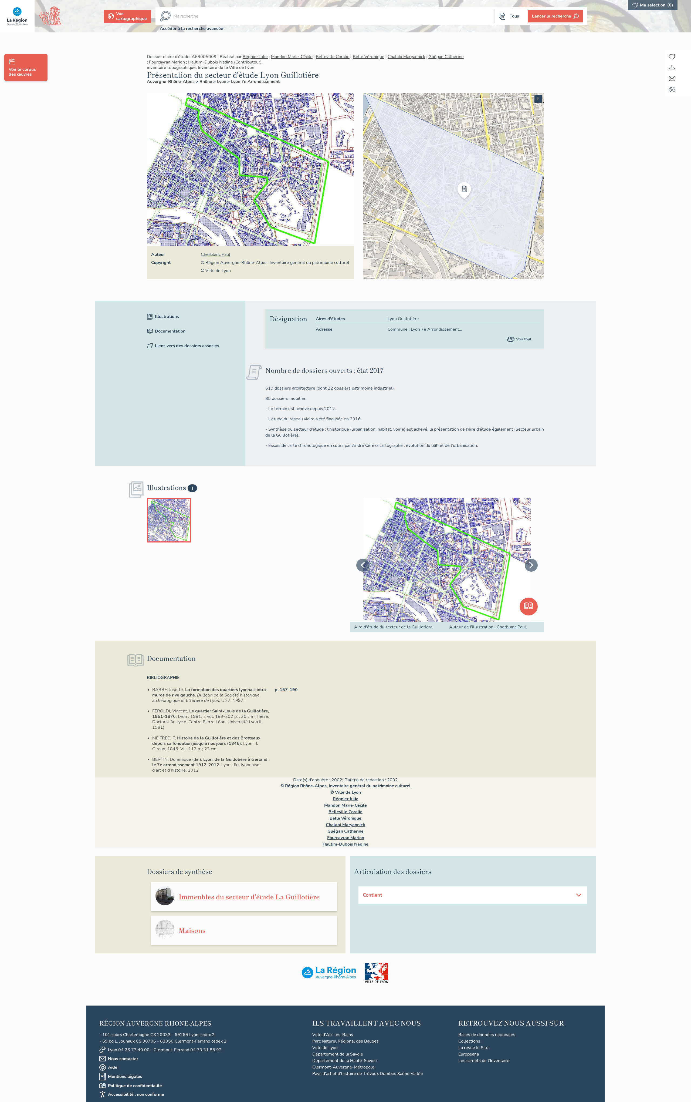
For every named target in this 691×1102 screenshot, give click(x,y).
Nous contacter (123, 1059)
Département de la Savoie (337, 1054)
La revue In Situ (473, 1048)
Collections (469, 1041)
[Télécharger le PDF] (672, 67)
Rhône (206, 82)
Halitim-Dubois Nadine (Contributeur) (225, 62)
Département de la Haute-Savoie (344, 1061)
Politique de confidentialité (135, 1086)
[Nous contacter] (672, 78)
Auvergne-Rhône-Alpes (171, 82)
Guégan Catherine (446, 57)
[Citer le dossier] (672, 89)
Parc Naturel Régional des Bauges (345, 1041)
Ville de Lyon (325, 1048)
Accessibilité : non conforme (136, 1094)
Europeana (468, 1054)
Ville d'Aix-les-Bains (332, 1035)
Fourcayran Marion (167, 62)
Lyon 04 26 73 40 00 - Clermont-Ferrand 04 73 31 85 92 (165, 1050)
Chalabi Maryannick (406, 57)
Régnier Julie (255, 57)
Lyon (222, 82)
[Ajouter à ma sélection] (672, 56)
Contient (372, 895)
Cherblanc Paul (215, 254)
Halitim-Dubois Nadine (345, 844)
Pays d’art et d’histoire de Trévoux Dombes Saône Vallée (367, 1074)
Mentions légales (125, 1077)
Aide (112, 1067)
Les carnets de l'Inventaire (483, 1061)
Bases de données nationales (486, 1035)
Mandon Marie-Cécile (292, 57)
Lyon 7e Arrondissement (255, 82)
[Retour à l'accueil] (17, 16)
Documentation (170, 331)
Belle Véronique (368, 57)
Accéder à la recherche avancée (191, 29)
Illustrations (167, 317)
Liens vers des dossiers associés (187, 346)
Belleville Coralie (333, 57)
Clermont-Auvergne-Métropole (343, 1067)
